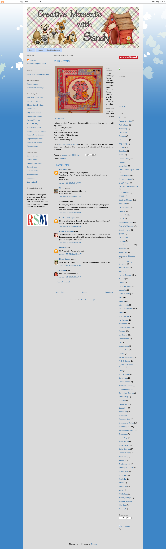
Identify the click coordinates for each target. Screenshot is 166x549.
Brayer (121, 147)
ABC (120, 117)
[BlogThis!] (88, 155)
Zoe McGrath (32, 182)
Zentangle (123, 509)
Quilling (122, 354)
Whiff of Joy (123, 494)
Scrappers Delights (126, 389)
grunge (121, 234)
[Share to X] (90, 155)
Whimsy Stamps (125, 498)
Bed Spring (123, 132)
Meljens (122, 301)
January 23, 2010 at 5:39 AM (70, 213)
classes (122, 162)
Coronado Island (125, 179)
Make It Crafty (32, 124)
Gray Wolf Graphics (126, 226)
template (122, 460)
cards (121, 155)
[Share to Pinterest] (95, 155)
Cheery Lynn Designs (35, 105)
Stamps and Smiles (34, 142)
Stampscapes (124, 427)
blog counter (122, 529)
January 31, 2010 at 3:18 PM (70, 277)
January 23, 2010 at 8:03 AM (70, 227)
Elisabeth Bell (124, 207)
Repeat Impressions (35, 139)
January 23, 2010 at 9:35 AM (70, 243)
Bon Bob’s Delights (67, 218)
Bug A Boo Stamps (34, 101)
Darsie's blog (59, 118)
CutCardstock (124, 192)
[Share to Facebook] (93, 155)
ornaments (123, 324)
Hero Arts (122, 249)
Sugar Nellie (123, 445)
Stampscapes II (33, 84)
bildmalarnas (124, 140)
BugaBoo (122, 151)
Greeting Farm (124, 230)
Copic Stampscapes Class (129, 170)
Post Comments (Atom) (90, 300)
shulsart (33, 60)
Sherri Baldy (123, 397)
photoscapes (124, 346)
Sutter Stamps (124, 449)
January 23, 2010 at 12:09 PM (71, 254)
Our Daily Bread (125, 327)
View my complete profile (36, 63)
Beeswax (122, 136)
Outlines (122, 331)
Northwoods (123, 320)
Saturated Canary (125, 385)
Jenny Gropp (32, 167)
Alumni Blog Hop (125, 121)
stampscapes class (126, 430)
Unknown (63, 169)
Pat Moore (31, 178)
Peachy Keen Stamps (35, 135)
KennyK (122, 279)
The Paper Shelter (126, 468)
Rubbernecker (124, 374)
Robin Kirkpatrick (66, 231)
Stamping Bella (124, 419)
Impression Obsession (127, 256)
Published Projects (53, 50)
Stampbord (123, 415)
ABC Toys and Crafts (35, 97)
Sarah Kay (123, 378)
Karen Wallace (32, 175)
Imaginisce (123, 252)
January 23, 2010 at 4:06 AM (70, 183)
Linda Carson (64, 259)
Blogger (94, 544)
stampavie (123, 412)
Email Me (122, 106)
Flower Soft (123, 215)
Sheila (61, 188)
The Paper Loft (124, 464)
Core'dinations (124, 175)
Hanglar (122, 241)
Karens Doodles (125, 275)
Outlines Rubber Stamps (36, 131)
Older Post (109, 292)
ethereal (63, 158)
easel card (123, 204)
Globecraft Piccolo (126, 222)
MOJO (121, 312)
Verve (121, 490)
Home (31, 50)
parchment (123, 335)
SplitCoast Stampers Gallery (38, 74)
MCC (121, 297)
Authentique (123, 125)
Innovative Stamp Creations (125, 263)
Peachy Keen (124, 339)
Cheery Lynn (124, 158)
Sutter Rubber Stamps (35, 88)
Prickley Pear (124, 350)
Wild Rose (123, 505)
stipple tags (123, 438)
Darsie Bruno (32, 159)
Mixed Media (124, 305)
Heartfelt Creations (34, 116)
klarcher (62, 248)
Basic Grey (123, 129)
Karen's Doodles (33, 120)
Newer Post (60, 292)
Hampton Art (123, 237)
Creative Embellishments (128, 187)
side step (122, 400)
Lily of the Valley (125, 286)
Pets (120, 342)
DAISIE (121, 196)
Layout (121, 283)
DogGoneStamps (125, 200)
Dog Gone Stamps (34, 112)
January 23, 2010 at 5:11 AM (70, 197)
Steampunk (123, 434)
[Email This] (86, 155)
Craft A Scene (32, 109)
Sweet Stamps (32, 146)
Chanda (62, 270)
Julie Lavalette (32, 171)
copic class (123, 166)
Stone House (124, 442)
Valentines (123, 486)
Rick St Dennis (124, 361)
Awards (40, 50)
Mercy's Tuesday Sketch (68, 144)
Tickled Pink (123, 471)
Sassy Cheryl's (124, 382)
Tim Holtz (122, 479)
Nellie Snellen (124, 316)
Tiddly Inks (123, 475)
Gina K (121, 219)
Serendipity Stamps (126, 393)
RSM (121, 371)
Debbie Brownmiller (34, 163)
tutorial (121, 483)
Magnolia (122, 290)
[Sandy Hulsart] (120, 69)
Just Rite (122, 271)
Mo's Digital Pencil (34, 127)
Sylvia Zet (122, 456)
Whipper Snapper (125, 501)
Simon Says (123, 404)
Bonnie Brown (32, 156)
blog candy (123, 144)
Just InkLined (124, 267)
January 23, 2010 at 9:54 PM (70, 265)
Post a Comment (63, 282)
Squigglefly (123, 408)
